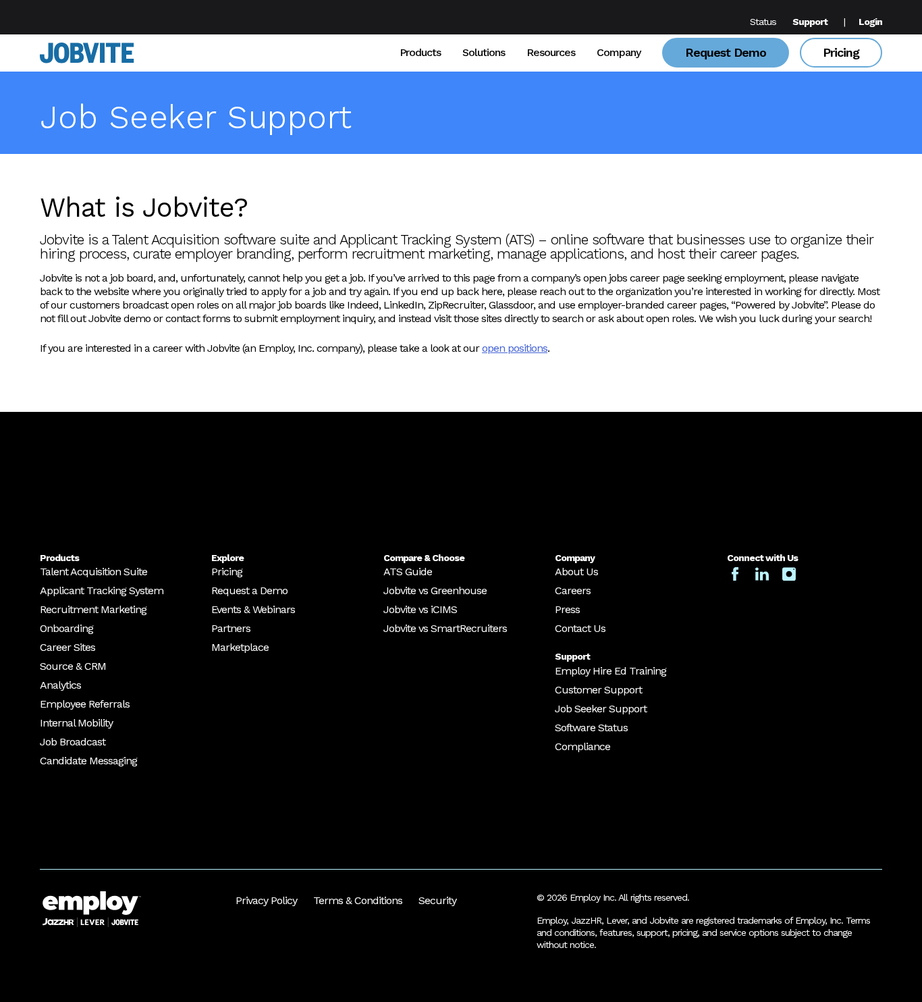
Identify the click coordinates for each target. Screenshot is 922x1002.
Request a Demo (249, 590)
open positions (514, 348)
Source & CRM (73, 666)
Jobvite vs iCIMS (420, 609)
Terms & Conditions (357, 900)
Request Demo (725, 52)
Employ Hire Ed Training (610, 670)
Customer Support (598, 689)
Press (567, 609)
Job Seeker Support (601, 708)
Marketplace (240, 647)
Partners (230, 628)
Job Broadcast (72, 741)
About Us (576, 571)
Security (437, 900)
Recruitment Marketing (93, 609)
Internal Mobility (76, 722)
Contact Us (580, 628)
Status (763, 21)
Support (810, 21)
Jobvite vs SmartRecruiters (445, 628)
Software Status (591, 727)
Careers (573, 590)
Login (870, 21)
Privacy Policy (266, 900)
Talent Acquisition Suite (93, 571)
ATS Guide (407, 571)
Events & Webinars (253, 609)
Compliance (582, 746)
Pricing (841, 52)
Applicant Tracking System (101, 590)
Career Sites (67, 647)
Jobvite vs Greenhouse (435, 590)
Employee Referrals (85, 703)
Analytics (60, 685)
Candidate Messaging (88, 760)
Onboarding (66, 628)
